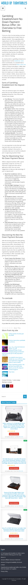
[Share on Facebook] (3, 386)
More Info (21, 436)
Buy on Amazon (14, 434)
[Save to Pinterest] (11, 386)
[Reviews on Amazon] (11, 431)
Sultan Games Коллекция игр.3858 (16, 334)
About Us (3, 557)
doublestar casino (19, 61)
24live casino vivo (21, 64)
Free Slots (11, 372)
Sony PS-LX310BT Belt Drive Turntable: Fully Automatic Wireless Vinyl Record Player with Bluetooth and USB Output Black (14, 529)
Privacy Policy (4, 571)
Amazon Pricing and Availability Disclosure (11, 562)
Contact (3, 564)
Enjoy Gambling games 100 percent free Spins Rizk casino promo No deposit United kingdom (16, 367)
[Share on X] (7, 386)
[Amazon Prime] (18, 431)
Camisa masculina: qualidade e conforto (17, 341)
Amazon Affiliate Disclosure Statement (10, 559)
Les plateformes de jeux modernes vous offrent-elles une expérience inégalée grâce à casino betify (17, 360)
